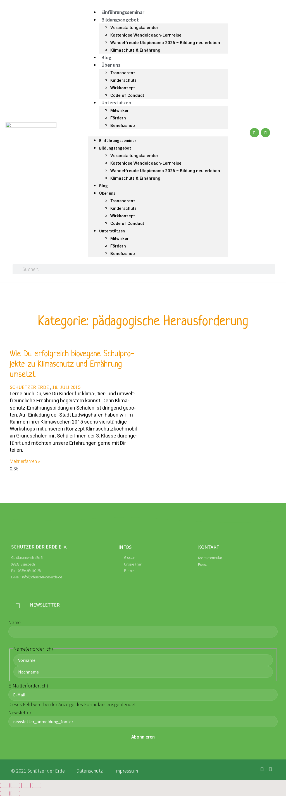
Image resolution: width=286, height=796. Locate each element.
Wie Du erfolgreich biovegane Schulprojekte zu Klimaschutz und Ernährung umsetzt (72, 364)
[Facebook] (254, 133)
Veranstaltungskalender (134, 27)
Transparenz (122, 72)
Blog (106, 57)
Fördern (118, 118)
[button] (158, 132)
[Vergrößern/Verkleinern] (4, 785)
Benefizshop (122, 125)
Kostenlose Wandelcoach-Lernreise (146, 35)
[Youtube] (265, 133)
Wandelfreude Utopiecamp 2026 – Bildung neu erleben (165, 42)
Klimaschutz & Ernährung (135, 50)
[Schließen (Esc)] (36, 785)
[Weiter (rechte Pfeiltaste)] (15, 793)
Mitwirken (120, 110)
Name (14, 622)
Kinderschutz (123, 80)
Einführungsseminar (122, 12)
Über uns (110, 65)
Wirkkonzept (122, 87)
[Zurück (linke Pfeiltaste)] (4, 793)
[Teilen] (26, 785)
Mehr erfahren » (25, 461)
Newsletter (19, 712)
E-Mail (28, 685)
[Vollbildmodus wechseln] (15, 785)
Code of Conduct (127, 95)
